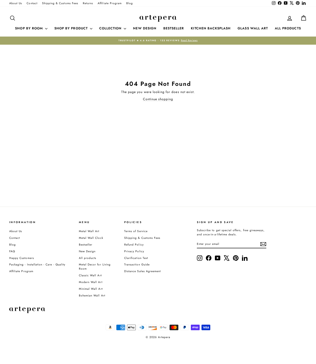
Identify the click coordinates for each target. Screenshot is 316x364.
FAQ (12, 251)
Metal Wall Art (89, 231)
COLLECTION (111, 28)
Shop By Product (71, 28)
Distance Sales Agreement (142, 271)
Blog (129, 3)
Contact (32, 3)
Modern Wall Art (90, 282)
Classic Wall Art (90, 275)
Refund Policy (134, 244)
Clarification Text (136, 258)
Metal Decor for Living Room (95, 266)
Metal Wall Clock (91, 238)
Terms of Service (136, 231)
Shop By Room (29, 28)
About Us (15, 3)
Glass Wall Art (253, 28)
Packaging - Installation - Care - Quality (37, 264)
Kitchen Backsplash (211, 28)
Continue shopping (158, 99)
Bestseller (86, 244)
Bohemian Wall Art (92, 295)
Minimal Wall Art (91, 289)
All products (87, 258)
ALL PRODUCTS (288, 28)
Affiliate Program (110, 3)
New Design (87, 251)
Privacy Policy (134, 251)
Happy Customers (21, 258)
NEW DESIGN (144, 28)
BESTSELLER (173, 28)
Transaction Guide (137, 264)
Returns (88, 3)
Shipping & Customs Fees (60, 3)
